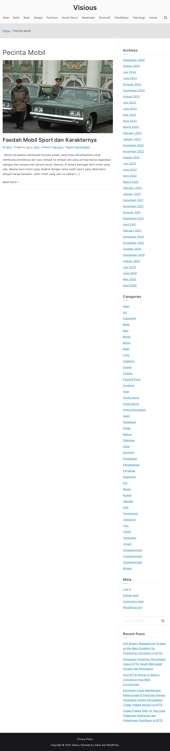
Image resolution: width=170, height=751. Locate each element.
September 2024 (134, 60)
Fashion (128, 373)
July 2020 (129, 267)
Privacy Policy (85, 739)
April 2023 (130, 121)
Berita (126, 336)
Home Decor (70, 17)
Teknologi (138, 17)
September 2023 (134, 90)
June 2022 (130, 169)
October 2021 (132, 212)
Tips (125, 525)
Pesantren (129, 477)
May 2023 (129, 114)
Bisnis (126, 343)
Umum (153, 17)
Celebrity (129, 361)
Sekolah (128, 501)
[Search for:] (145, 621)
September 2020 (134, 255)
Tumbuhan (129, 537)
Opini (126, 446)
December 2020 (133, 236)
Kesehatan (88, 17)
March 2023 (131, 127)
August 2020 (131, 261)
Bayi (125, 330)
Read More (9, 182)
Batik (16, 17)
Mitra (9, 147)
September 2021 (133, 218)
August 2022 (131, 157)
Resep (127, 489)
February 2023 (132, 133)
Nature (127, 434)
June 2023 (130, 108)
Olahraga (128, 440)
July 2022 (129, 163)
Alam (6, 17)
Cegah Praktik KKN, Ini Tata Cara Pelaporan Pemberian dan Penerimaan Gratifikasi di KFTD (144, 715)
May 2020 (129, 279)
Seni (125, 507)
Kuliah (126, 428)
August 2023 (131, 96)
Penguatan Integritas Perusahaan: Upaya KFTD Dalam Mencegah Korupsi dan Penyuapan (144, 664)
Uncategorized (132, 550)
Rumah (127, 495)
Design (38, 17)
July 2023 (129, 102)
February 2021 (132, 230)
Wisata (127, 568)
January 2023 (132, 139)
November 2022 (133, 151)
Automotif (129, 318)
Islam (126, 416)
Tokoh (127, 531)
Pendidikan (122, 17)
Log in (127, 589)
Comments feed (133, 601)
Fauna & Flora (131, 379)
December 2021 (133, 200)
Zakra (98, 745)
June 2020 (130, 273)
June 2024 (130, 78)
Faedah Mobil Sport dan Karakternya (50, 140)
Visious (85, 7)
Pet (125, 483)
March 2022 (131, 182)
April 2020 (130, 285)
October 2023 (132, 84)
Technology (130, 513)
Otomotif (104, 17)
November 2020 (133, 242)
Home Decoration (134, 409)
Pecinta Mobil (82, 147)
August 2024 (131, 66)
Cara (126, 355)
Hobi (126, 391)
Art (125, 312)
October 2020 (132, 248)
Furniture (52, 17)
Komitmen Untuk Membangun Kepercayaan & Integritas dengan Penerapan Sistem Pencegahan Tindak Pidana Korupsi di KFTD (144, 697)
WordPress (113, 745)
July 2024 (129, 72)
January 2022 (132, 194)
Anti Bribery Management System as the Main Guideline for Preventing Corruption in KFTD (144, 648)
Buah (27, 17)
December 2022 (133, 145)
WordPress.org (132, 607)
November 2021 (133, 206)
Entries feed (130, 595)
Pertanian (129, 470)
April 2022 (130, 175)
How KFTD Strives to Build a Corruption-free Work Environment (141, 679)
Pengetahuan (131, 464)
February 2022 (132, 187)
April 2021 (129, 224)
